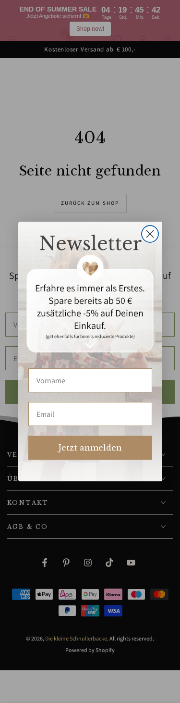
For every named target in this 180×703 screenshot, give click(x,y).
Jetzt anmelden (90, 447)
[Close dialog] (150, 234)
